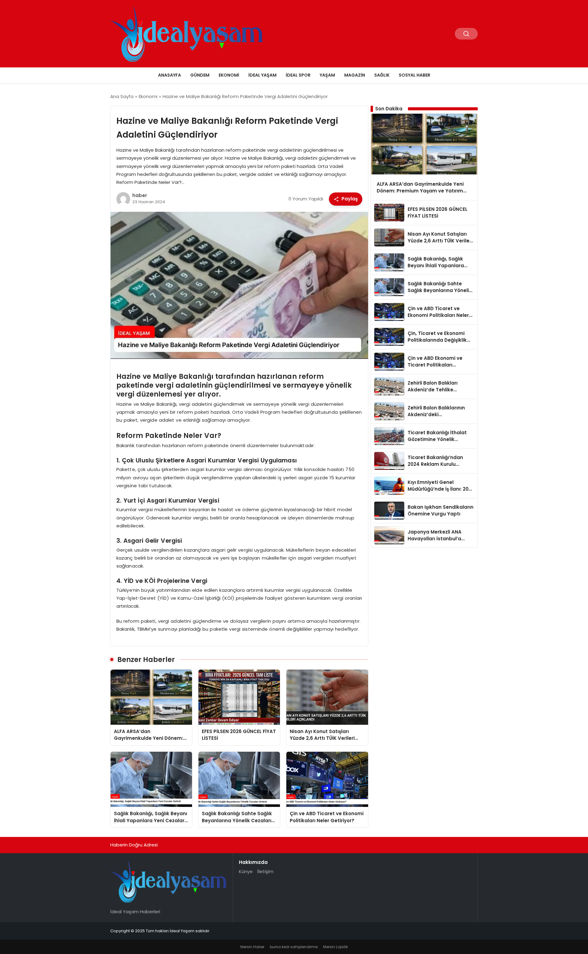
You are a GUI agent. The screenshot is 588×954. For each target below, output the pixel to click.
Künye (246, 871)
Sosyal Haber (414, 75)
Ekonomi (229, 75)
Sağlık (382, 75)
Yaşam (327, 75)
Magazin (354, 75)
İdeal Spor (298, 75)
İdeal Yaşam (262, 75)
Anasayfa (169, 75)
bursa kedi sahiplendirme (294, 946)
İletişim (265, 871)
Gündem (199, 75)
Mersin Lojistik (335, 946)
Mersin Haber (252, 946)
